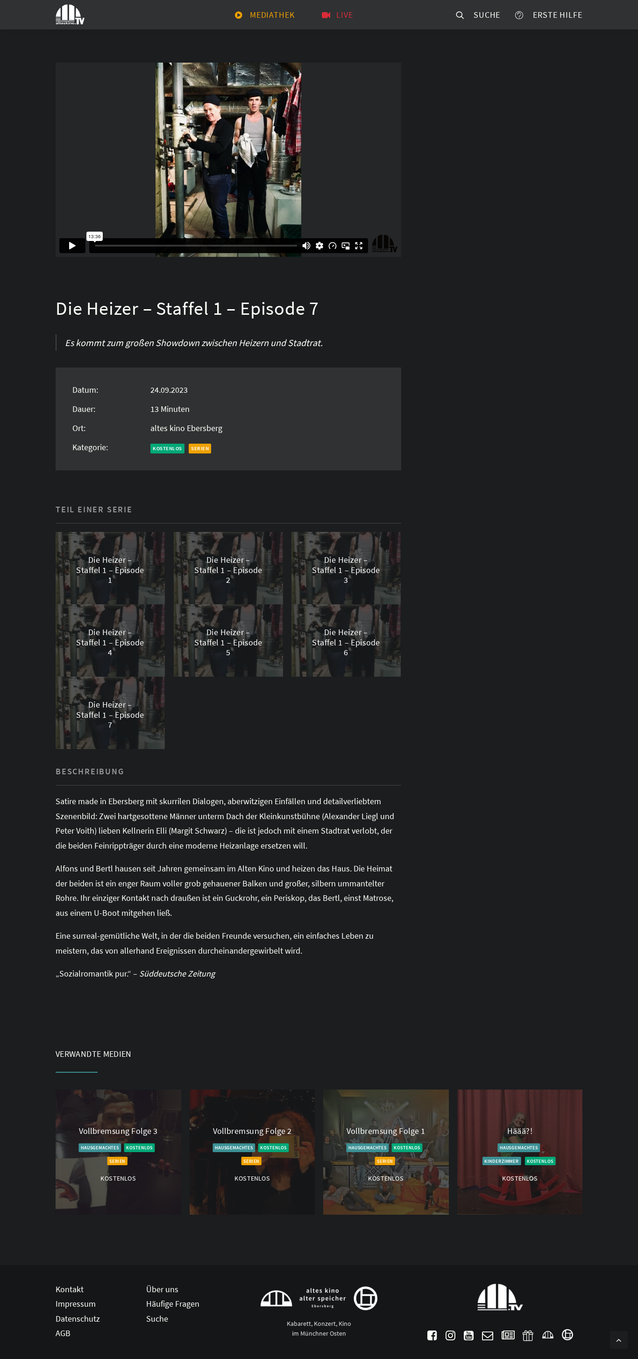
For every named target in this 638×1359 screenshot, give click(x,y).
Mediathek (272, 14)
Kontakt (70, 1289)
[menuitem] (264, 14)
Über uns (162, 1289)
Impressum (76, 1303)
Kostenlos (167, 448)
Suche (484, 14)
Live (344, 14)
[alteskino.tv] (70, 14)
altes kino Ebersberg (186, 428)
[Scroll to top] (619, 1338)
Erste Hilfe (555, 14)
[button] (432, 1337)
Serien (200, 448)
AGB (63, 1333)
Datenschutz (78, 1318)
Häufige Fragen (172, 1303)
